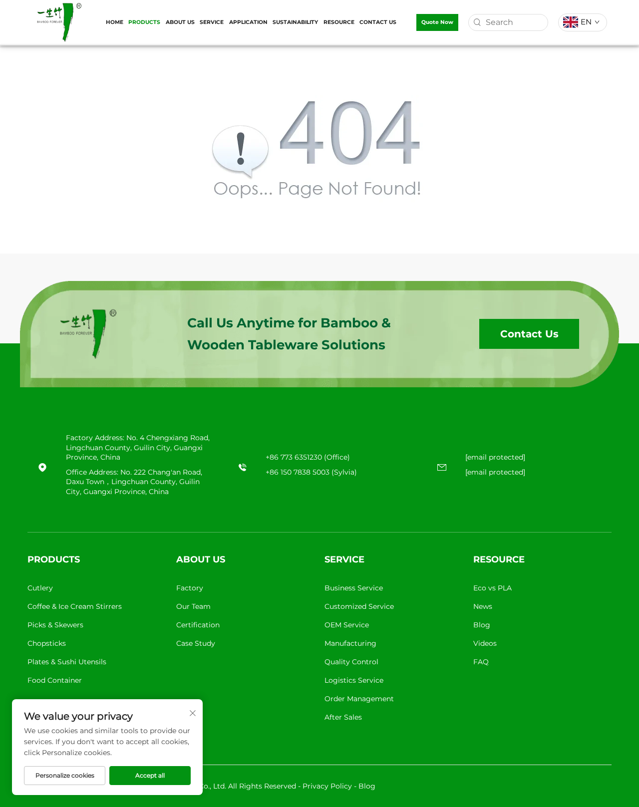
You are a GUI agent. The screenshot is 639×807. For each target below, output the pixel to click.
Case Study (195, 643)
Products (144, 22)
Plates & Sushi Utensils (66, 661)
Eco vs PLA (492, 587)
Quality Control (351, 661)
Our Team (193, 606)
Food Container (54, 680)
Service (212, 22)
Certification (198, 624)
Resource (338, 22)
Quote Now (437, 22)
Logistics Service (353, 680)
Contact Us (377, 22)
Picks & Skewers (55, 624)
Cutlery (40, 587)
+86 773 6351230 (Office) (308, 457)
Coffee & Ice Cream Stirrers (74, 606)
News (482, 606)
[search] (477, 22)
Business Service (353, 587)
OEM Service (346, 624)
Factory (189, 587)
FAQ (481, 661)
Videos (485, 643)
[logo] (59, 21)
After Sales (343, 717)
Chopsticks (46, 643)
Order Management (359, 698)
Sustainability (295, 22)
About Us (180, 22)
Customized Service (359, 606)
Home (114, 22)
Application (248, 22)
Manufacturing (350, 643)
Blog (481, 624)
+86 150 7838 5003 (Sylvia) (311, 472)
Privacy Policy (327, 786)
